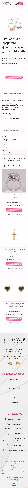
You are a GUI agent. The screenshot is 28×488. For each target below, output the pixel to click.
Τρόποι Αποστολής (14, 388)
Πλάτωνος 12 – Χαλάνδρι (16, 419)
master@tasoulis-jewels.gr (16, 450)
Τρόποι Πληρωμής (14, 384)
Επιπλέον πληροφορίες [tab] (11, 130)
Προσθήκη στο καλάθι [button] (14, 210)
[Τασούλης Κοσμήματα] (6, 4)
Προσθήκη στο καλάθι (14, 77)
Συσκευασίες (14, 393)
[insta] (18, 364)
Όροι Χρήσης (14, 379)
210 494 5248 (16, 445)
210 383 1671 (16, 433)
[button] (15, 4)
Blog (14, 397)
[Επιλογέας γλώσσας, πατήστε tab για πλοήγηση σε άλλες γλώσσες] (20, 3)
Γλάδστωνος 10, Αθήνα (16, 429)
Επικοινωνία (14, 402)
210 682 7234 (16, 424)
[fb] (10, 364)
